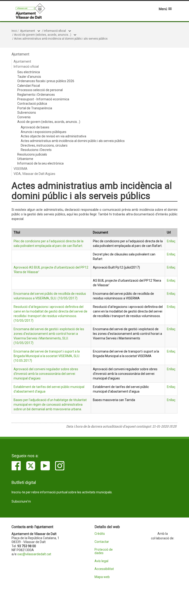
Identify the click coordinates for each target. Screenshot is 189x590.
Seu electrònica (28, 72)
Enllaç (171, 241)
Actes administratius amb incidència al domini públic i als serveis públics (61, 38)
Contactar (101, 542)
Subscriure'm (21, 501)
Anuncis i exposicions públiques (43, 132)
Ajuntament (27, 30)
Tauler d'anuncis (29, 76)
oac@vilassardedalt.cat (34, 554)
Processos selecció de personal (40, 90)
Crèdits (99, 533)
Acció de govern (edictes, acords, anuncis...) (42, 34)
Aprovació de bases (35, 127)
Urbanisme (25, 159)
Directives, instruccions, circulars (44, 145)
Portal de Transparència (34, 108)
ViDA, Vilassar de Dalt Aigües (34, 174)
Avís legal (101, 561)
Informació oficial (55, 30)
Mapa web (102, 577)
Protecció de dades (103, 551)
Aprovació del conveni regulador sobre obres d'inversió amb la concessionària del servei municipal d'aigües (46, 373)
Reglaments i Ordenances (36, 94)
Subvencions (26, 112)
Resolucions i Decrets (36, 150)
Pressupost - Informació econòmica (43, 99)
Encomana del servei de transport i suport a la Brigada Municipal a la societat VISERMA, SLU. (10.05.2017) (47, 356)
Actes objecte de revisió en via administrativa (53, 136)
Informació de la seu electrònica (40, 163)
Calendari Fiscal (28, 85)
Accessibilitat (104, 569)
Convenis (24, 117)
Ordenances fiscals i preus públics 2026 (45, 81)
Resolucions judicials (32, 154)
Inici (14, 30)
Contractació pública (32, 103)
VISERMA (20, 169)
